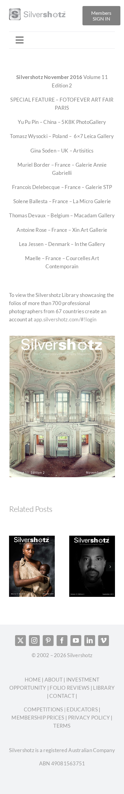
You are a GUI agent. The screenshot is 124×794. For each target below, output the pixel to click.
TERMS (61, 726)
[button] (13, 566)
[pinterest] (48, 640)
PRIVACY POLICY (89, 717)
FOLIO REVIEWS (69, 688)
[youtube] (75, 640)
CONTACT (62, 696)
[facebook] (62, 640)
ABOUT (54, 679)
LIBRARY (104, 688)
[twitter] (20, 640)
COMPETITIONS (43, 709)
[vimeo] (103, 640)
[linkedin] (89, 640)
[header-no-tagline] (43, 8)
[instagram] (34, 640)
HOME (33, 679)
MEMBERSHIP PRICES (37, 717)
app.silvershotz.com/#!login (65, 319)
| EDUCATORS (80, 709)
